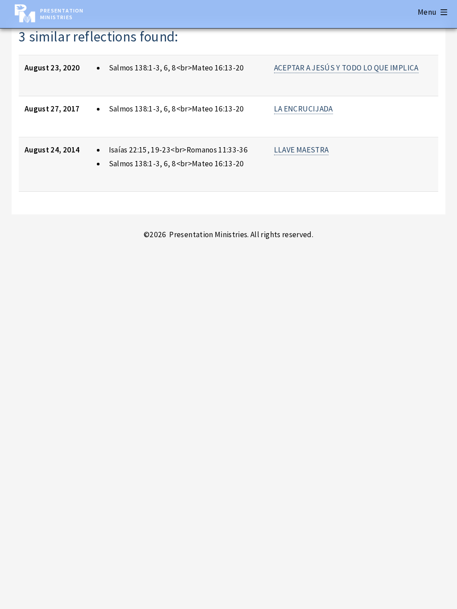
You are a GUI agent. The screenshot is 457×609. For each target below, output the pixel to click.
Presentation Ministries (61, 14)
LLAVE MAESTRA (301, 150)
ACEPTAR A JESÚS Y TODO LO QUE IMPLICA (346, 68)
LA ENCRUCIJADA (303, 109)
